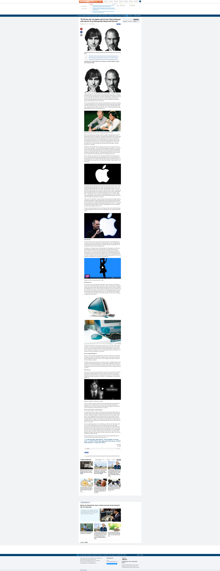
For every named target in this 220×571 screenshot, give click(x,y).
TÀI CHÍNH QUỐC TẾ (111, 15)
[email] (81, 35)
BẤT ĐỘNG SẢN (89, 15)
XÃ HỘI (80, 15)
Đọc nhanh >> (115, 4)
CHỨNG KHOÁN (83, 15)
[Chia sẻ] (81, 32)
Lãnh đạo (134, 21)
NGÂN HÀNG (100, 15)
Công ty (125, 21)
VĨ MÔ (116, 15)
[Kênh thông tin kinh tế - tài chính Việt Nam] (91, 1)
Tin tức (130, 21)
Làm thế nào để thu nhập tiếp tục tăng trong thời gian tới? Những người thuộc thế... (103, 59)
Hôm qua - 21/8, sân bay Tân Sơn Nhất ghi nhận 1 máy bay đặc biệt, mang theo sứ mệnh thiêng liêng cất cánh (100, 472)
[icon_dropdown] (140, 1)
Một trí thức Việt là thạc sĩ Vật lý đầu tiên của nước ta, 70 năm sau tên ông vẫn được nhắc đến (86, 471)
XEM (119, 459)
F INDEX (138, 15)
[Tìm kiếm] (136, 19)
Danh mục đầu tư (84, 8)
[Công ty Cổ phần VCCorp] (131, 559)
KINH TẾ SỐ (119, 15)
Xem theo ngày (98, 459)
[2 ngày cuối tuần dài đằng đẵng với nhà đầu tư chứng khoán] (86, 527)
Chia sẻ (119, 24)
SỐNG (127, 15)
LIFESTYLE (130, 15)
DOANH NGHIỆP (94, 15)
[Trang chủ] (77, 15)
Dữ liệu (135, 15)
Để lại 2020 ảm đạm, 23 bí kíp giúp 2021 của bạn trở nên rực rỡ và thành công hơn (103, 57)
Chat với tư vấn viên (112, 563)
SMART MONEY (104, 15)
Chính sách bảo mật (83, 570)
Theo (102, 448)
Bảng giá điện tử (84, 6)
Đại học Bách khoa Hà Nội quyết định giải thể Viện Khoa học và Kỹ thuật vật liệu (114, 488)
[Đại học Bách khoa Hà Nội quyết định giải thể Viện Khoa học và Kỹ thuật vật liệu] (114, 483)
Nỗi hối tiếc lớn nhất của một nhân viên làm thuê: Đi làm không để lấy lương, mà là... (104, 56)
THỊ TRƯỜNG (123, 15)
